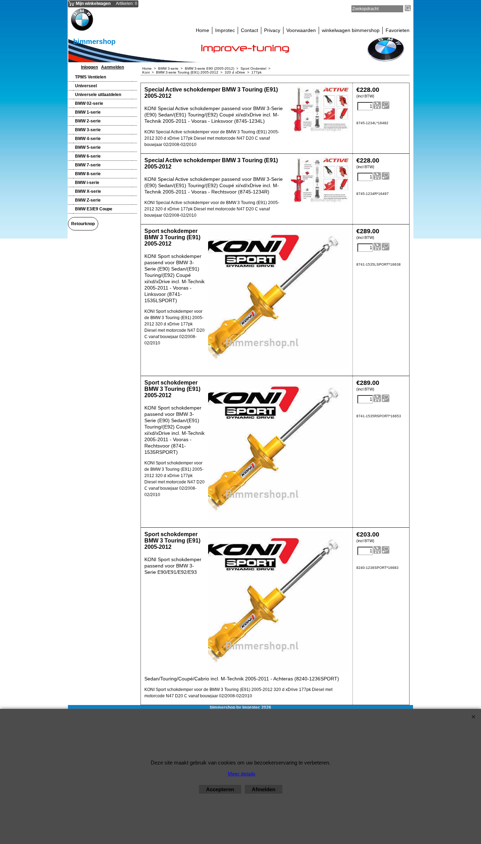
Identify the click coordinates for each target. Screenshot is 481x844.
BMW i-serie (87, 182)
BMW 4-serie (88, 138)
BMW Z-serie (88, 200)
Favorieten (398, 30)
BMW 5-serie (88, 147)
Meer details (241, 773)
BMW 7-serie (88, 165)
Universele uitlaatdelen (98, 94)
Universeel (86, 85)
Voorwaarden (301, 30)
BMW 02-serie (89, 103)
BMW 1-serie (88, 112)
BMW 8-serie (88, 173)
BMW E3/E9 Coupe (93, 209)
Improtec (225, 30)
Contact (249, 30)
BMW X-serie (88, 191)
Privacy (272, 30)
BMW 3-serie (88, 129)
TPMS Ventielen (90, 77)
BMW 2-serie (88, 121)
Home (202, 30)
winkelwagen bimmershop (351, 30)
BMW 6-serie (88, 156)
